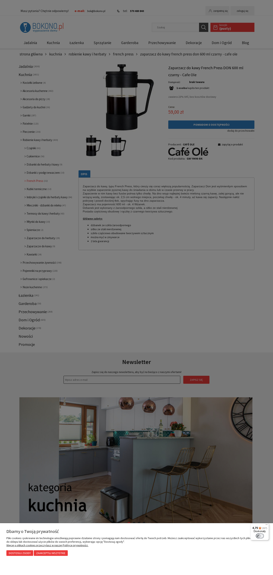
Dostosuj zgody (20, 553)
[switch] (260, 536)
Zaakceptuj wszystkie (50, 553)
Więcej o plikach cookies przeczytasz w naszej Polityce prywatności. (47, 545)
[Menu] (266, 525)
